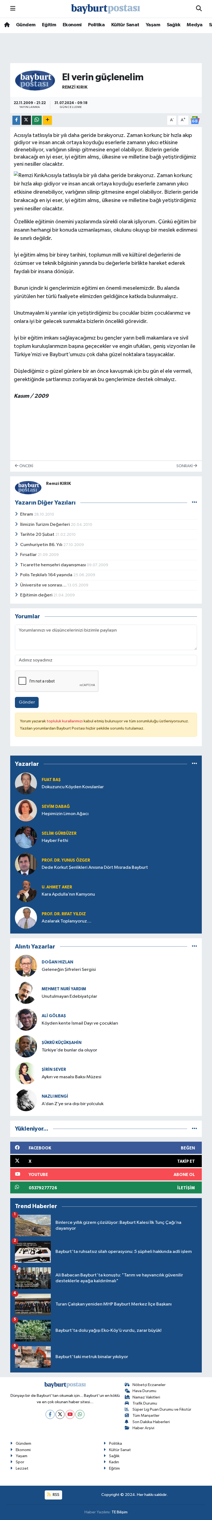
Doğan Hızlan (57, 962)
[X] (60, 1414)
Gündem (25, 24)
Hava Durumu (144, 1391)
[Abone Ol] (195, 120)
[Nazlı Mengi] (26, 1100)
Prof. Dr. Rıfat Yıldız (64, 914)
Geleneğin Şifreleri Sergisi (69, 969)
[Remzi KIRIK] (35, 80)
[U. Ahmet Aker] (26, 890)
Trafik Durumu (144, 1403)
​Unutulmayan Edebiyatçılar (69, 996)
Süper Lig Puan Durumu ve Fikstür (161, 1409)
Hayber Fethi (55, 840)
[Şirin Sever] (26, 1073)
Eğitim (49, 24)
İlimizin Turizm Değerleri (45, 524)
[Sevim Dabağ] (26, 810)
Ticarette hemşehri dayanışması (53, 565)
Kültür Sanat (125, 24)
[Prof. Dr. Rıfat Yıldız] (26, 917)
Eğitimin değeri (36, 595)
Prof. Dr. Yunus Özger (66, 860)
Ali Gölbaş (54, 1016)
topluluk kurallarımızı (65, 721)
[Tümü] (194, 764)
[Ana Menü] (12, 8)
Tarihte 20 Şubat (37, 534)
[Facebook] (50, 1414)
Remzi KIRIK (75, 87)
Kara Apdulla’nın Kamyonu (68, 894)
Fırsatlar (29, 554)
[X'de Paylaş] (26, 120)
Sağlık (173, 24)
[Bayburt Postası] (105, 8)
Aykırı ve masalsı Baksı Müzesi (71, 1077)
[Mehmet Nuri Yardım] (26, 992)
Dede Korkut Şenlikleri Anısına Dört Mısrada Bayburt (95, 867)
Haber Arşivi (143, 1428)
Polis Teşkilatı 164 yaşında (46, 575)
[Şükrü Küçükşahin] (26, 1046)
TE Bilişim (120, 1512)
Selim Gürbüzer (59, 833)
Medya (194, 24)
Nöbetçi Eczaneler (149, 1385)
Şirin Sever (54, 1069)
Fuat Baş (51, 780)
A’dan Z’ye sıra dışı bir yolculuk (73, 1104)
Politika (96, 24)
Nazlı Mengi (55, 1096)
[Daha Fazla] (47, 120)
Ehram (27, 514)
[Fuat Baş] (26, 783)
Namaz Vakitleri (146, 1397)
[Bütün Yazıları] (194, 502)
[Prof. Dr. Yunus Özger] (26, 864)
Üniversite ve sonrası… (43, 585)
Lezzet (22, 1468)
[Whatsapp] (79, 1414)
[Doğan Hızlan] (26, 965)
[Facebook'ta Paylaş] (16, 120)
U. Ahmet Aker (57, 887)
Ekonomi (72, 24)
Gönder (27, 702)
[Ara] (199, 8)
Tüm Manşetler (146, 1415)
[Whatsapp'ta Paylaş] (37, 120)
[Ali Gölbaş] (26, 1019)
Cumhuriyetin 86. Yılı (41, 544)
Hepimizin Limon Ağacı (65, 813)
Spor (20, 1462)
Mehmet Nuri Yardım (64, 989)
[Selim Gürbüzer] (26, 837)
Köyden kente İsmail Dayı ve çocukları (80, 1023)
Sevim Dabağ (56, 807)
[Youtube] (70, 1414)
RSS (55, 1495)
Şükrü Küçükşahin (61, 1043)
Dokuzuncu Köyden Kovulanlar (73, 787)
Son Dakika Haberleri (151, 1422)
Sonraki (185, 466)
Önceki (25, 466)
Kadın (114, 1462)
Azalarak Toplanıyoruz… (66, 921)
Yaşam (153, 24)
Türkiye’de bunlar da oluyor (69, 1050)
